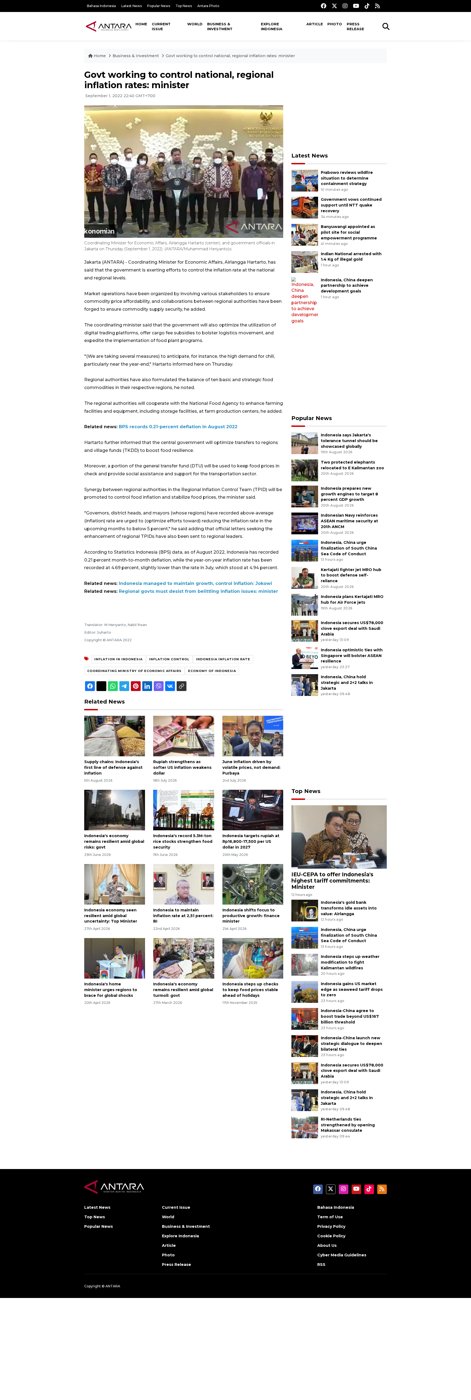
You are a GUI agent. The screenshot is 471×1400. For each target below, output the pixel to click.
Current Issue (161, 26)
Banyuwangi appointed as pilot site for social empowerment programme (349, 232)
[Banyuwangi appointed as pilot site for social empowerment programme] (304, 234)
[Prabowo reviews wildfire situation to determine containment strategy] (304, 180)
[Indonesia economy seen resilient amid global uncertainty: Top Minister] (114, 884)
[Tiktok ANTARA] (367, 5)
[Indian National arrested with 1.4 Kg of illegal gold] (304, 261)
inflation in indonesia (118, 659)
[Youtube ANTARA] (356, 5)
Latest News (131, 6)
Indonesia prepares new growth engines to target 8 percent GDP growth (349, 494)
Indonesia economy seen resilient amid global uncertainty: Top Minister (110, 916)
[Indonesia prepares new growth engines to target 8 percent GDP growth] (304, 496)
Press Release (355, 26)
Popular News (158, 6)
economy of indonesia (212, 671)
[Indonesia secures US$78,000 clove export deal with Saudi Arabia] (304, 630)
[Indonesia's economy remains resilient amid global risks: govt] (114, 809)
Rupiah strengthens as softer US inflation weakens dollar (182, 767)
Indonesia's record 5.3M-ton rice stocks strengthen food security (182, 841)
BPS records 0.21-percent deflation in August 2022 (178, 426)
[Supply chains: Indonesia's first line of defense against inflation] (114, 735)
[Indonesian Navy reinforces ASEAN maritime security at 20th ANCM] (304, 523)
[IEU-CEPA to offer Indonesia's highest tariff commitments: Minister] (339, 836)
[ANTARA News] (108, 26)
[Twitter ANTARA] (334, 5)
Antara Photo (208, 6)
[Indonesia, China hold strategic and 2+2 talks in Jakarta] (304, 684)
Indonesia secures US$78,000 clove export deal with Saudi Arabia (352, 628)
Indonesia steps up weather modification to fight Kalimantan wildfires (350, 962)
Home (141, 24)
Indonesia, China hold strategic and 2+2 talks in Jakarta (347, 682)
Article (314, 24)
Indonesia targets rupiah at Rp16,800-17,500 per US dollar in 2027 (250, 841)
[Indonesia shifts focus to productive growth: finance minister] (252, 884)
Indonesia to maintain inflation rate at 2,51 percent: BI (183, 916)
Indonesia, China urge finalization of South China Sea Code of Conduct (349, 548)
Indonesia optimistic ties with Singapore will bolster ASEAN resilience (352, 655)
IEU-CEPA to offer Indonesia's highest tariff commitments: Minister (332, 880)
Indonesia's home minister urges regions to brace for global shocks (110, 990)
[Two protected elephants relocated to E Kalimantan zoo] (304, 470)
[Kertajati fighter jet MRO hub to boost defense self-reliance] (304, 577)
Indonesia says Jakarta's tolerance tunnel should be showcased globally (349, 441)
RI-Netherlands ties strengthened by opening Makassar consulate (348, 1125)
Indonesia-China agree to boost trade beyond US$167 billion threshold (350, 1016)
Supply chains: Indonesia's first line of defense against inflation (113, 767)
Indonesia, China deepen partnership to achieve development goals (347, 285)
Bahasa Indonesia (101, 6)
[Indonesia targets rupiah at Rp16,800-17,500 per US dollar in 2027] (252, 809)
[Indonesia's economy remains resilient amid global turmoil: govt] (183, 958)
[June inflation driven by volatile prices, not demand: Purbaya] (252, 735)
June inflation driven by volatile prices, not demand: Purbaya (251, 767)
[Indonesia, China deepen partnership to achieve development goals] (304, 300)
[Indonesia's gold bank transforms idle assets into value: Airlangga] (304, 910)
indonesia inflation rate (223, 659)
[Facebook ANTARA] (323, 5)
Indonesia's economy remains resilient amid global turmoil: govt (183, 990)
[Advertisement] (339, 108)
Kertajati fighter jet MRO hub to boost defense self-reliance (351, 575)
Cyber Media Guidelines (341, 1255)
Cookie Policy (331, 1236)
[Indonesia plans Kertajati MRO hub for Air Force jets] (304, 604)
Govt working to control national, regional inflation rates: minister (230, 55)
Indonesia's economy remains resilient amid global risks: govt (114, 841)
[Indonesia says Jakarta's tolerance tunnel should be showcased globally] (304, 442)
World (195, 24)
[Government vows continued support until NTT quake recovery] (304, 207)
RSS (321, 1264)
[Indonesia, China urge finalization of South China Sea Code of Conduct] (304, 550)
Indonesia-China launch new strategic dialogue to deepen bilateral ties (351, 1043)
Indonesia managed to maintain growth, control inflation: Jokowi (195, 583)
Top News (184, 6)
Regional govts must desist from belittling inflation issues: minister (198, 591)
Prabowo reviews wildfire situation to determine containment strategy (347, 178)
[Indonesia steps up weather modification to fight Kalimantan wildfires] (304, 964)
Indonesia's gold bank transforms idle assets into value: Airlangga (349, 908)
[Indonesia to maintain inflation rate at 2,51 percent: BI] (183, 884)
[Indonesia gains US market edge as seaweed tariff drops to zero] (304, 991)
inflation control (169, 659)
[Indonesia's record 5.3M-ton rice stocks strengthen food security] (183, 809)
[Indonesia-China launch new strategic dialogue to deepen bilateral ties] (304, 1045)
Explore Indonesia (271, 26)
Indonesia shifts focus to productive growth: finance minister (251, 916)
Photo (334, 24)
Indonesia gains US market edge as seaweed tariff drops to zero (352, 989)
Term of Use (330, 1216)
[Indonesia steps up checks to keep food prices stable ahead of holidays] (252, 958)
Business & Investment (220, 26)
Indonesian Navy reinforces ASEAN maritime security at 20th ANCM (349, 521)
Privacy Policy (331, 1226)
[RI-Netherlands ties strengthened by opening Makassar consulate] (304, 1127)
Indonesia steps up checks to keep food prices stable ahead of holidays (250, 990)
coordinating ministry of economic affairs (134, 671)
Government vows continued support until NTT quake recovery (351, 205)
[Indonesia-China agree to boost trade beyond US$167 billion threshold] (304, 1018)
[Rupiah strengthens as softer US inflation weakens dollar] (183, 735)
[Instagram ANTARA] (345, 5)
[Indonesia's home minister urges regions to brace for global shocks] (114, 958)
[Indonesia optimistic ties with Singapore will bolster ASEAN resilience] (304, 657)
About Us (327, 1245)
